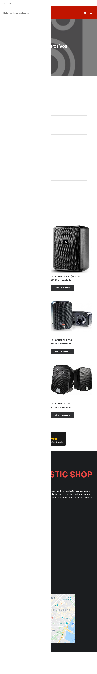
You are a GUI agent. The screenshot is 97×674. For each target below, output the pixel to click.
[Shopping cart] (83, 13)
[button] (91, 12)
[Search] (79, 13)
